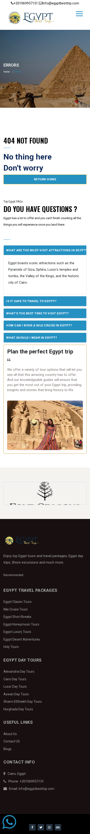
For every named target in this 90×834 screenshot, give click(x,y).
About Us (10, 734)
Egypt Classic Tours (17, 602)
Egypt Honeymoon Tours (21, 624)
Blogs (7, 749)
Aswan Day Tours (16, 694)
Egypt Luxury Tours (17, 632)
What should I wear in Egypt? (31, 337)
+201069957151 (26, 3)
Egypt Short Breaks (17, 617)
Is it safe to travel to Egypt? (31, 301)
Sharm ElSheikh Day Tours (22, 701)
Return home (45, 179)
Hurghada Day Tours (18, 709)
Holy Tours (11, 647)
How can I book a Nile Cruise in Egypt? (39, 325)
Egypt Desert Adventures (21, 639)
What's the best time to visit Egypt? (37, 313)
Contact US (11, 741)
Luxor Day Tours (15, 686)
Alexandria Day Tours (18, 671)
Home (6, 72)
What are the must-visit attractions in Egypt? (46, 250)
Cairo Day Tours (14, 679)
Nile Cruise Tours (15, 609)
